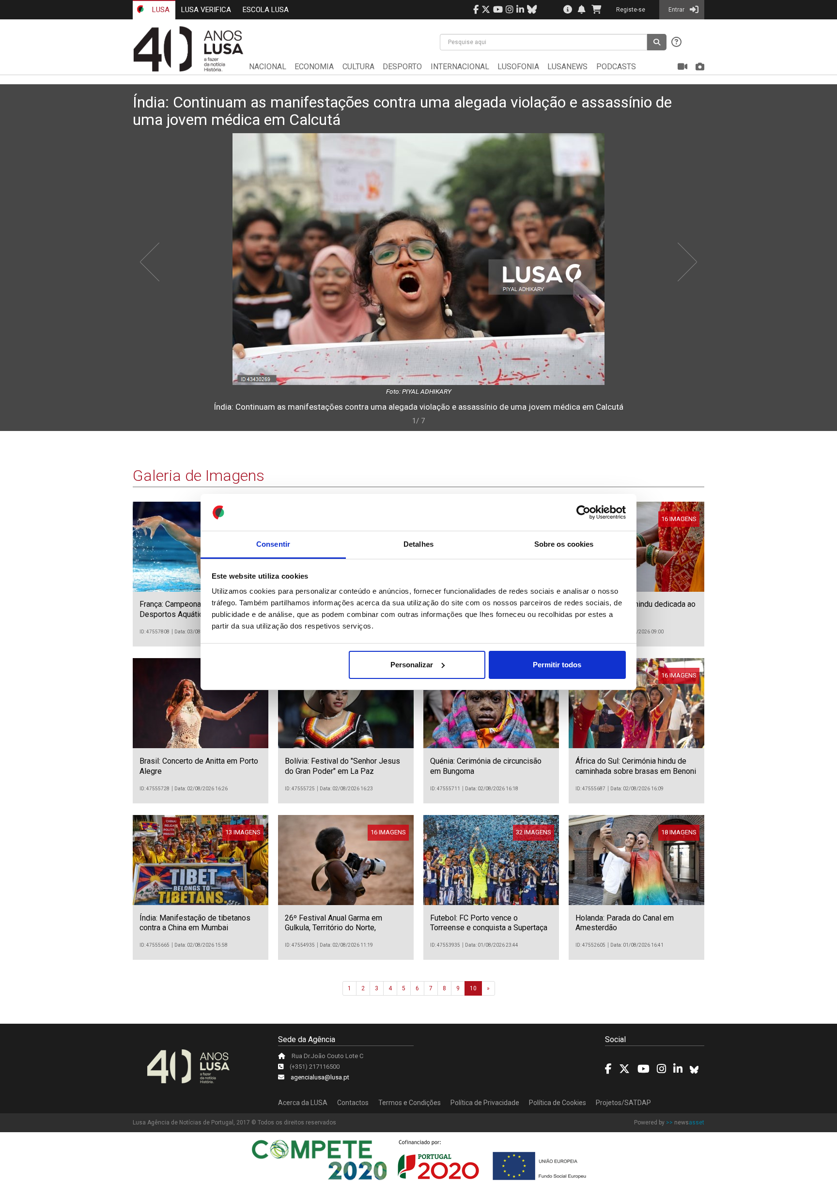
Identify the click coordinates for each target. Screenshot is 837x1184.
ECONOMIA (314, 66)
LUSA (160, 9)
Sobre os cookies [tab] (564, 544)
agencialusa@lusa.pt (320, 1077)
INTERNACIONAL (460, 66)
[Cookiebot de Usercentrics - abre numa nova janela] (583, 512)
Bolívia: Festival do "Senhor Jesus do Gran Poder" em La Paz (342, 766)
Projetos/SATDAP (623, 1103)
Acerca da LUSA (302, 1103)
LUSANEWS (567, 66)
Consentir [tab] (273, 544)
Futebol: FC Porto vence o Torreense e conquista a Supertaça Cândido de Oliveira (488, 928)
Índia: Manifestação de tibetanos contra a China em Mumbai (195, 923)
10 (473, 988)
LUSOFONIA (518, 66)
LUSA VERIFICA (206, 9)
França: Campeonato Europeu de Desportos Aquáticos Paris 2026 (195, 609)
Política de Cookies (557, 1103)
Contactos (353, 1103)
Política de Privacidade (484, 1103)
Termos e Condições (409, 1103)
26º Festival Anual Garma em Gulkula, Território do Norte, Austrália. (333, 928)
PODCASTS (616, 66)
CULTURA (358, 66)
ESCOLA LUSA (266, 9)
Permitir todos (557, 665)
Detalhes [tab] (418, 544)
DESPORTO (402, 66)
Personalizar (411, 665)
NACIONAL (267, 66)
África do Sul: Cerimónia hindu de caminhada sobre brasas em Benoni (635, 766)
